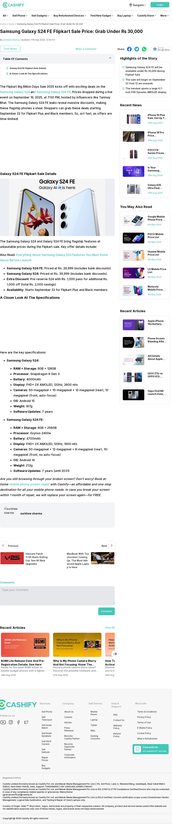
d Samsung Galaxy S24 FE (52, 92)
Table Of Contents (15, 59)
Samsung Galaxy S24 (15, 92)
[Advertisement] (57, 147)
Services (45, 703)
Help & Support (116, 705)
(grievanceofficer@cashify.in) (17, 794)
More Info (141, 703)
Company (68, 703)
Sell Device (95, 703)
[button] (159, 4)
